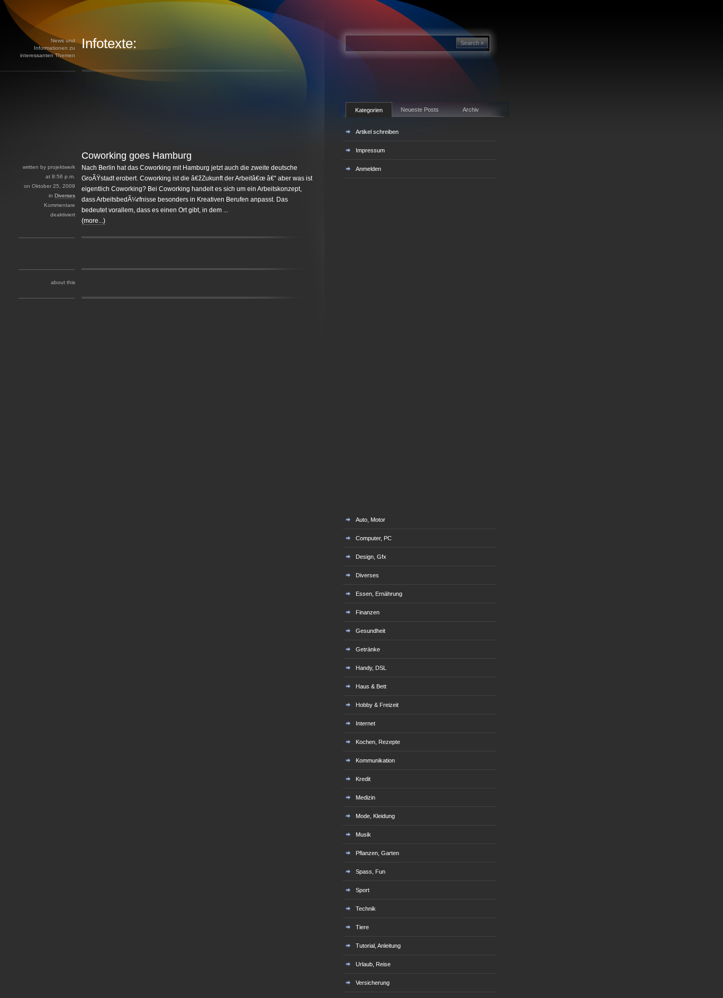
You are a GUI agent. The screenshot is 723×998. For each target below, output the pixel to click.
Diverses (65, 195)
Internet (365, 723)
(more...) (93, 220)
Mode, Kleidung (375, 816)
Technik (366, 908)
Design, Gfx (371, 557)
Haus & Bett (371, 686)
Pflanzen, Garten (377, 853)
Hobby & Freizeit (377, 705)
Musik (363, 834)
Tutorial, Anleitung (378, 945)
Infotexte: (109, 43)
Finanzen (367, 612)
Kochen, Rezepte (378, 742)
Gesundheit (370, 631)
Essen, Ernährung (379, 594)
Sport (362, 890)
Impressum (370, 150)
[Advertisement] (185, 126)
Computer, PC (374, 538)
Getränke (368, 649)
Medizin (365, 797)
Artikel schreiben (377, 132)
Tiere (362, 927)
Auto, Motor (370, 519)
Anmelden (368, 169)
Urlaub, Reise (373, 964)
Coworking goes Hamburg (137, 155)
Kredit (363, 779)
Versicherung (373, 982)
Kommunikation (375, 760)
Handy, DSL (371, 668)
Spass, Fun (370, 871)
